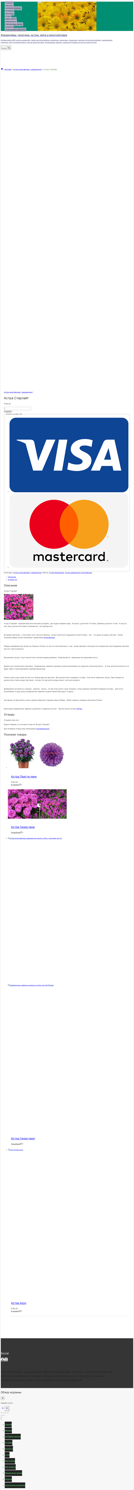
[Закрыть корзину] (3, 1398)
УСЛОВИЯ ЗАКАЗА (13, 8)
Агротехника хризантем (15, 30)
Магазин (9, 6)
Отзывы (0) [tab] (12, 580)
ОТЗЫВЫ (9, 11)
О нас (8, 16)
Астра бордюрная (56, 573)
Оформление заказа (14, 24)
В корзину (8, 411)
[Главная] (2, 69)
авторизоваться (42, 729)
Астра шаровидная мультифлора (78, 573)
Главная (9, 3)
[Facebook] (2, 1360)
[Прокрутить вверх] (3, 1409)
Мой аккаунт (11, 22)
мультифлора (49, 638)
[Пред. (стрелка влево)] (1, 1415)
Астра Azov (18, 1303)
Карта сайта (11, 19)
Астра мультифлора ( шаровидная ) (18, 392)
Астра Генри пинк (23, 827)
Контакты (9, 14)
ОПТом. (79, 709)
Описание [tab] (12, 577)
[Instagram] (6, 1360)
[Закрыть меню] (1, 1418)
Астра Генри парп (23, 1138)
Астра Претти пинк (24, 776)
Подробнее (15, 833)
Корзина (9, 27)
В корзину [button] (15, 785)
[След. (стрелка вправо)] (3, 1415)
